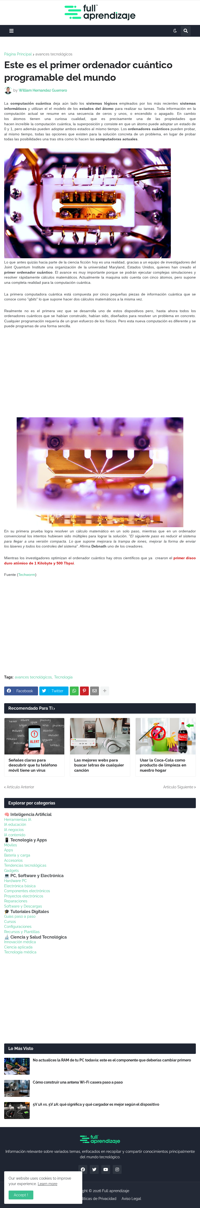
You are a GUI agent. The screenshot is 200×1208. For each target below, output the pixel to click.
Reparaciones (15, 901)
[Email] (94, 691)
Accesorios (13, 860)
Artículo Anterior (20, 787)
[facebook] (82, 1169)
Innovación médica (20, 942)
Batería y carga (17, 855)
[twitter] (94, 1169)
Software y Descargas (23, 906)
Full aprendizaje (115, 1191)
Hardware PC (15, 881)
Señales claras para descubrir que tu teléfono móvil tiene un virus (33, 765)
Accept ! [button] (21, 1195)
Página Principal (18, 54)
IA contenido (14, 835)
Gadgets (11, 871)
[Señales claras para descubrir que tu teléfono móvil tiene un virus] (34, 736)
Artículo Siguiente (178, 787)
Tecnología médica (20, 952)
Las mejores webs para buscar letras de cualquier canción (99, 765)
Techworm (26, 574)
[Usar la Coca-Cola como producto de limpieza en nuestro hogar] (166, 736)
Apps (8, 850)
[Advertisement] (100, 373)
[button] (11, 31)
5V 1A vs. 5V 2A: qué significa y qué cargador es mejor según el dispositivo (96, 1104)
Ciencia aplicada (18, 947)
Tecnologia (63, 677)
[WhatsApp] (74, 691)
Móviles (10, 845)
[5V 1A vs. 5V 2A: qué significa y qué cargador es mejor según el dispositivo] (17, 1110)
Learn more (47, 1184)
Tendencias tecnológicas (25, 865)
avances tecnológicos (53, 54)
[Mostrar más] (104, 691)
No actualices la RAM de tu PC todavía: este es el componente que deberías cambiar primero (112, 1060)
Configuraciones (18, 926)
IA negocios (14, 830)
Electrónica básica (20, 886)
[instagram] (117, 1169)
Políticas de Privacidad (97, 1199)
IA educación (15, 824)
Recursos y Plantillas (22, 932)
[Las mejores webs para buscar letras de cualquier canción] (100, 736)
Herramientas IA (17, 819)
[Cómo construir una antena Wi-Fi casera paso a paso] (17, 1088)
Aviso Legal (131, 1199)
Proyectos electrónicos (23, 896)
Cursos (10, 922)
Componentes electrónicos (27, 891)
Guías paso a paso (19, 916)
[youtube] (105, 1169)
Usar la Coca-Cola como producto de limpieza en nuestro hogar (163, 765)
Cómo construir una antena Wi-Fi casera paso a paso (78, 1082)
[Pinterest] (84, 691)
